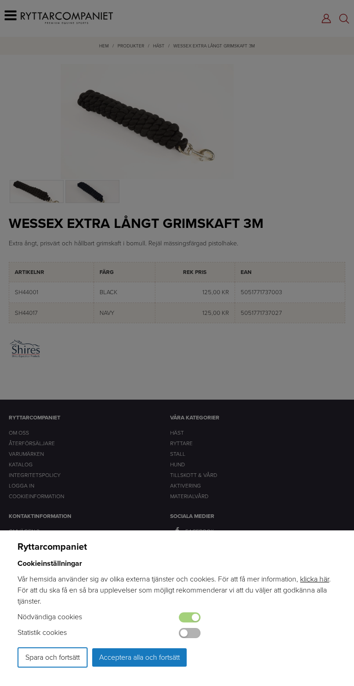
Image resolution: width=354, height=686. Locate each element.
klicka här (314, 579)
